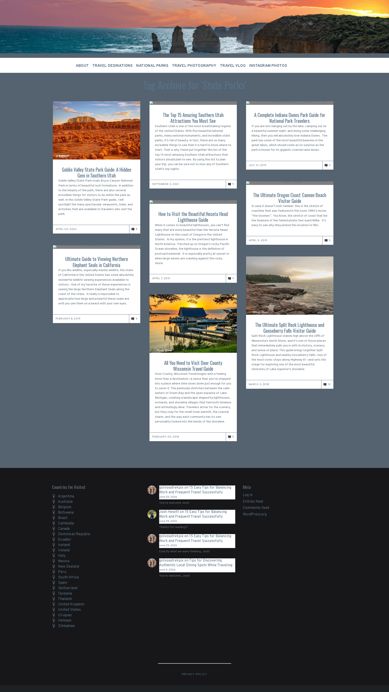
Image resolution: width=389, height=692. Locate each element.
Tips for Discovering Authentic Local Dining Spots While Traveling (195, 563)
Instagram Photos (268, 66)
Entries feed (253, 501)
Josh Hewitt (169, 512)
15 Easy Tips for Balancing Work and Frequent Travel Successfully (195, 490)
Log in (248, 495)
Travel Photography (194, 66)
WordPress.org (255, 514)
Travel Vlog (232, 66)
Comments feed (256, 508)
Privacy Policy (194, 674)
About (82, 66)
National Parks (152, 66)
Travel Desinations (112, 66)
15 (329, 384)
